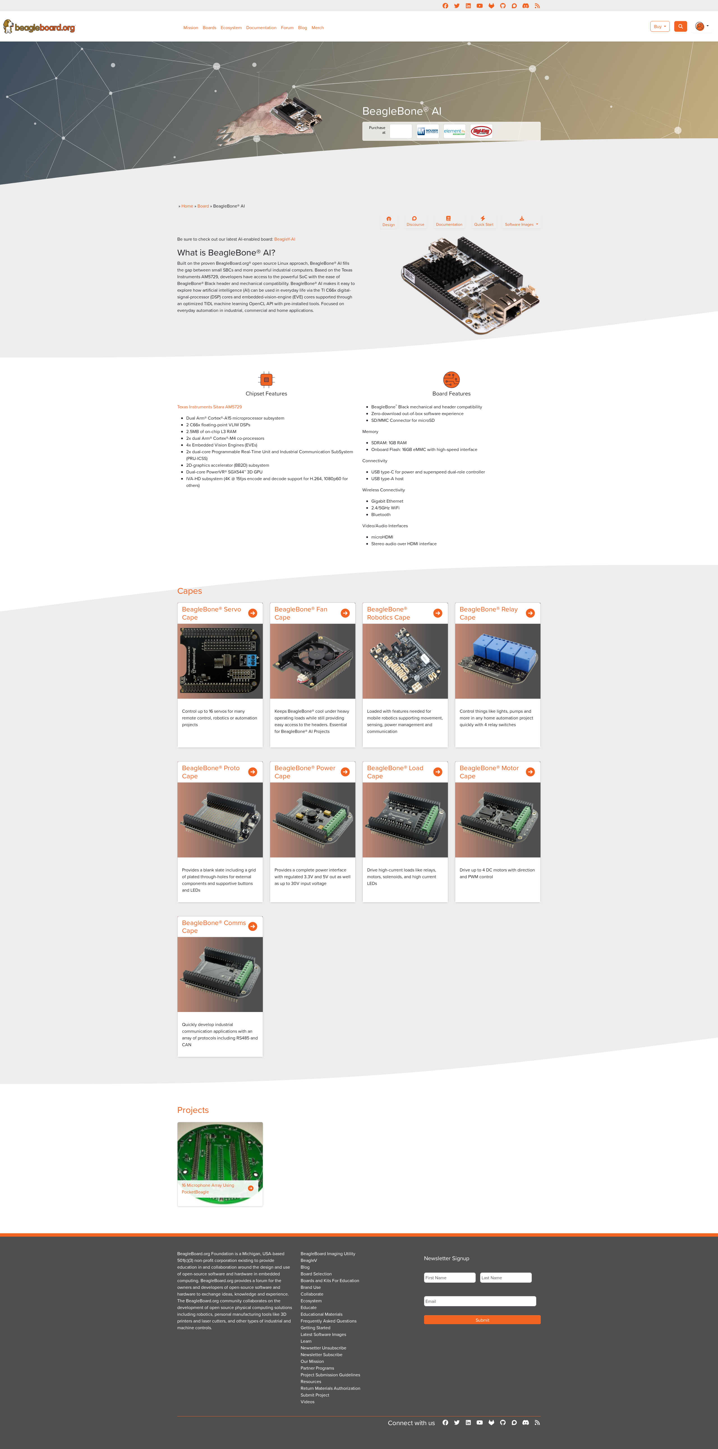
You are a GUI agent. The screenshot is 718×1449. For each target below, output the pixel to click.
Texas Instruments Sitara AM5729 (209, 407)
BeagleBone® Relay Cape (489, 613)
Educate (309, 1307)
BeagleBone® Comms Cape (214, 926)
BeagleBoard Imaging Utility (328, 1253)
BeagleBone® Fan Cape (301, 613)
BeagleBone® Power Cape (305, 772)
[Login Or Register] (702, 26)
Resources (311, 1381)
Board (203, 206)
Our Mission (312, 1361)
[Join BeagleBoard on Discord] (525, 5)
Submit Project (315, 1395)
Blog (302, 27)
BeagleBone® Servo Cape (211, 613)
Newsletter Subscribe (321, 1354)
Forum (287, 27)
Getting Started (315, 1327)
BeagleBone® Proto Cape (211, 772)
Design (389, 224)
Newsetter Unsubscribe (323, 1348)
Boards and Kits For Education (330, 1280)
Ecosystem (231, 27)
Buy (658, 26)
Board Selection (316, 1274)
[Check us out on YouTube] (479, 5)
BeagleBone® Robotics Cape (388, 613)
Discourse (415, 224)
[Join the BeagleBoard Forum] (514, 5)
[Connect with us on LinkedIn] (468, 5)
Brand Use (311, 1287)
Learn (306, 1341)
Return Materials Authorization (330, 1388)
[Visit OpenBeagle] (491, 5)
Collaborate (312, 1294)
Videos (307, 1402)
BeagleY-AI (284, 239)
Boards (209, 27)
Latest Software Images (323, 1334)
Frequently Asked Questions (328, 1321)
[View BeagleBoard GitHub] (502, 5)
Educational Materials (321, 1314)
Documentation (261, 27)
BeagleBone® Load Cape (395, 772)
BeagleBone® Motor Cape (489, 772)
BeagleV (309, 1260)
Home (187, 206)
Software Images (520, 224)
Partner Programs (317, 1368)
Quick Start (483, 224)
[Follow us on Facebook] (445, 5)
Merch (318, 27)
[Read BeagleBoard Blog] (537, 5)
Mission (190, 27)
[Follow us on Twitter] (456, 5)
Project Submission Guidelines (330, 1375)
